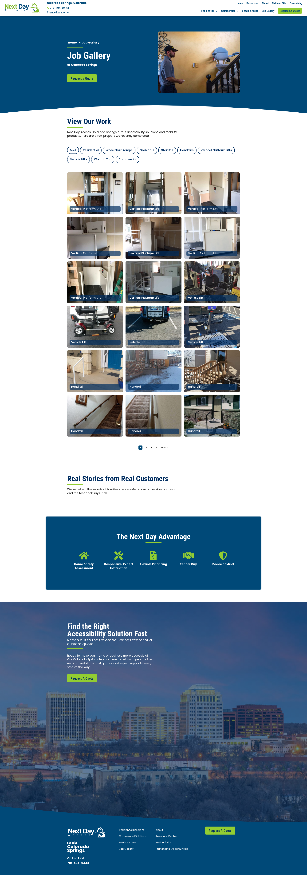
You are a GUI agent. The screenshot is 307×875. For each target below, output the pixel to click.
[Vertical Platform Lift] (95, 193)
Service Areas (250, 10)
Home (239, 3)
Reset (73, 150)
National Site (279, 3)
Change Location (57, 12)
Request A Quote (290, 10)
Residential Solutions (131, 830)
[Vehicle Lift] (212, 282)
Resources (252, 3)
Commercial (228, 10)
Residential (207, 10)
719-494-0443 (59, 8)
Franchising (296, 3)
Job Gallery (268, 10)
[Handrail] (95, 371)
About (265, 3)
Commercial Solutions (132, 836)
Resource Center (166, 836)
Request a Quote (82, 78)
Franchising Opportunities (172, 849)
